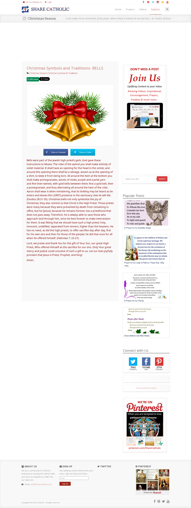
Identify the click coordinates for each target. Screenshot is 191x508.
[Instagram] (158, 2)
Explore (155, 9)
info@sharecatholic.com (41, 484)
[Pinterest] (148, 2)
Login (49, 2)
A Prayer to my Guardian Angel (137, 227)
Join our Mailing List (33, 2)
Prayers (130, 9)
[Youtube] (167, 2)
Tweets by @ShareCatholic (146, 388)
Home (118, 9)
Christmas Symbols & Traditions (62, 73)
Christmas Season (38, 73)
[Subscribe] (162, 2)
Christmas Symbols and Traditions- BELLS (65, 68)
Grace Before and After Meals (137, 335)
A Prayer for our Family (134, 300)
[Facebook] (143, 2)
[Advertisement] (95, 42)
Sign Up (65, 484)
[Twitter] (153, 2)
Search (162, 179)
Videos (143, 9)
